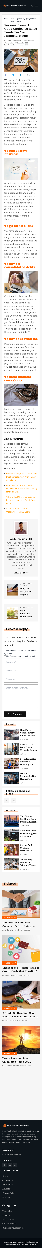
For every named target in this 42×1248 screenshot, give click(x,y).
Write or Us (7, 1185)
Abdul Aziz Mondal (14, 40)
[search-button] (32, 6)
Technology (7, 1211)
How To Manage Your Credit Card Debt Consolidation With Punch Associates (21, 477)
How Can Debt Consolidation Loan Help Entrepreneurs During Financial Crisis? (21, 488)
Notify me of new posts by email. (20, 656)
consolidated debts (18, 332)
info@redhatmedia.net (11, 1154)
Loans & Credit (29, 40)
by (24, 739)
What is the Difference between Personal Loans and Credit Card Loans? (21, 500)
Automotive (8, 1219)
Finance (6, 1215)
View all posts (21, 572)
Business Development (13, 1228)
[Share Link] (5, 75)
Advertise (6, 1189)
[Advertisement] (21, 1095)
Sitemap (6, 1197)
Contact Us (7, 1180)
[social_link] (6, 800)
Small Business (9, 1224)
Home (6, 18)
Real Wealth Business (16, 1242)
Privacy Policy (8, 1193)
